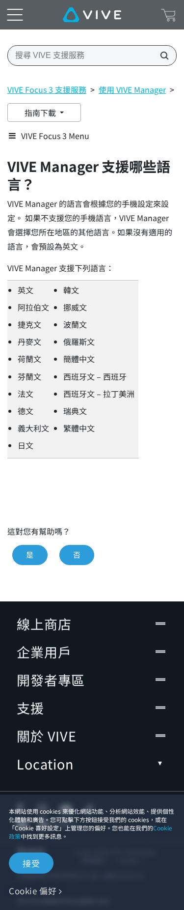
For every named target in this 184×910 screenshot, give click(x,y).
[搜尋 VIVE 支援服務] (161, 55)
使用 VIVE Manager (132, 89)
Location (45, 763)
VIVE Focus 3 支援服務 (46, 89)
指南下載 (41, 112)
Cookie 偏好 (32, 890)
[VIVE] (92, 14)
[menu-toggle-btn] (14, 14)
